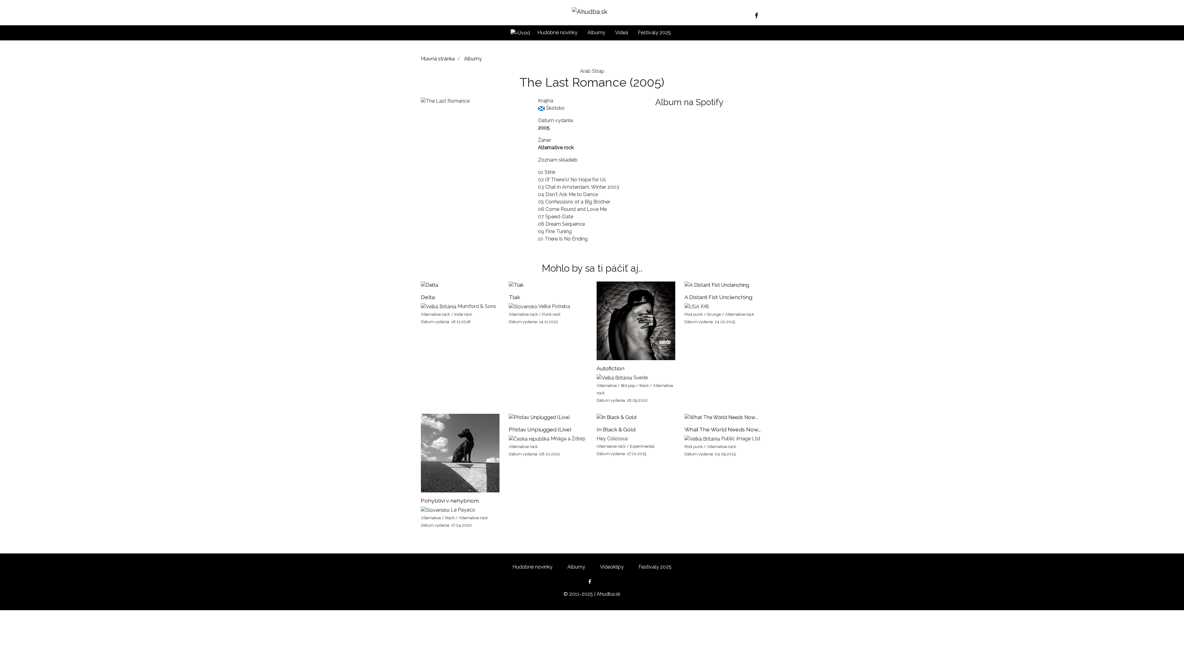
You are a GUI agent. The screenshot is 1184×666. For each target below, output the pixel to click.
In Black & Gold (616, 429)
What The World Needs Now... (722, 429)
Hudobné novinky (557, 32)
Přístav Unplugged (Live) (540, 429)
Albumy (596, 32)
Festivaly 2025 (654, 32)
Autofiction (610, 368)
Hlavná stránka (438, 59)
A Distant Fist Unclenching (718, 297)
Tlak (514, 297)
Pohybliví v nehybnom (450, 500)
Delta (428, 297)
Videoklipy (612, 567)
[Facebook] (759, 15)
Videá (621, 32)
